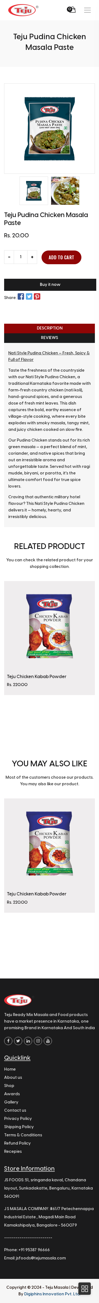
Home (10, 1069)
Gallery (11, 1102)
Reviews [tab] (49, 338)
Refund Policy (17, 1143)
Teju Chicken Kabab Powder (37, 677)
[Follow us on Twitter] (28, 297)
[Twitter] (18, 1041)
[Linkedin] (28, 1041)
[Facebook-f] (8, 1041)
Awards (12, 1094)
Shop (9, 1086)
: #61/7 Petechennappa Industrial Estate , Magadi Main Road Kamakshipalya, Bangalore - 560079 (49, 1217)
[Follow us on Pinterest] (37, 297)
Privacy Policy (18, 1119)
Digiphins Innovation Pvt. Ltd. (52, 1294)
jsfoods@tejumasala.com (41, 1258)
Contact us (15, 1110)
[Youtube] (48, 1041)
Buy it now (50, 285)
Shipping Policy (19, 1127)
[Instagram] (38, 1041)
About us (13, 1078)
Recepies (13, 1152)
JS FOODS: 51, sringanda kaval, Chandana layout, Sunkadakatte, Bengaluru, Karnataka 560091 (48, 1188)
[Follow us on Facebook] (20, 297)
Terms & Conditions (23, 1135)
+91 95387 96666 (34, 1250)
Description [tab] (49, 328)
